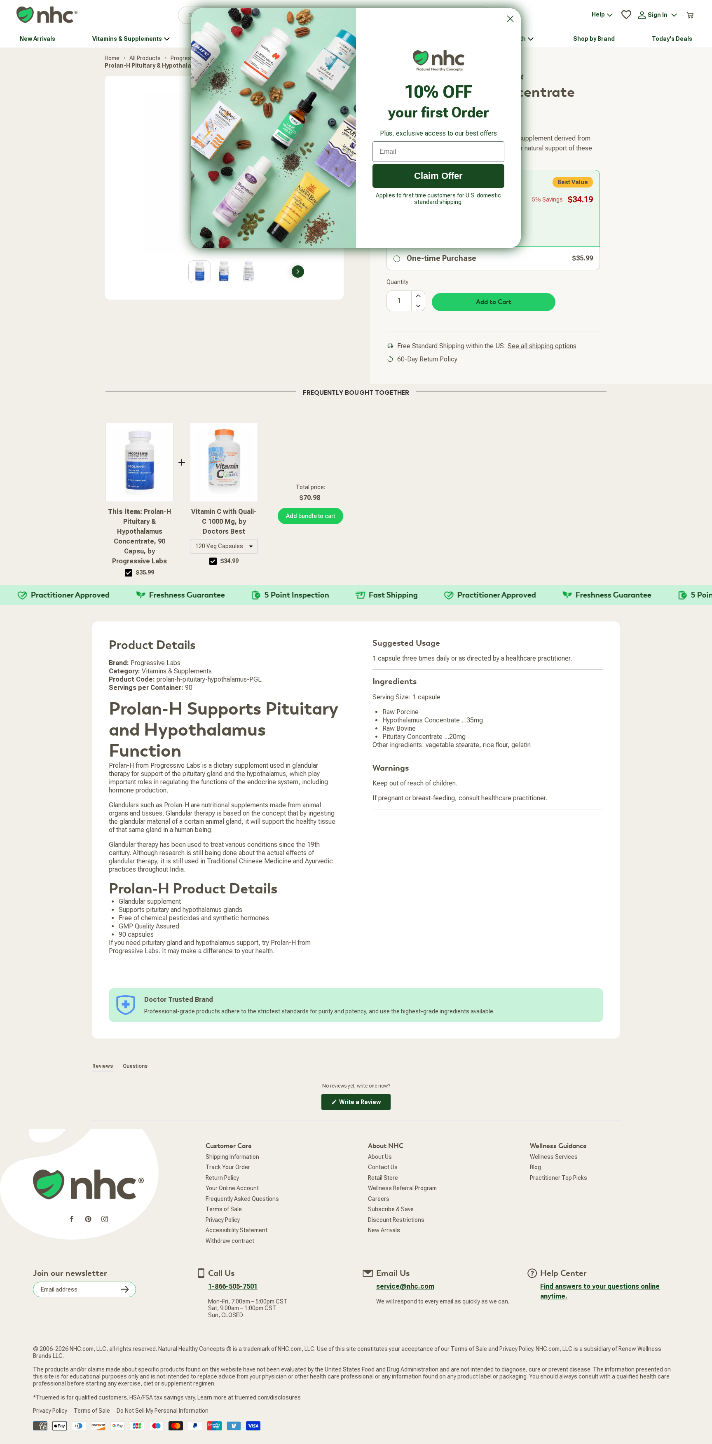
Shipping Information (232, 1156)
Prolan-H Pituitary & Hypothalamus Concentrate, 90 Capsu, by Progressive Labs (139, 536)
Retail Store (383, 1177)
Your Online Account (232, 1188)
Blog (535, 1167)
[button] (224, 546)
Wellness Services (554, 1156)
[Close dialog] (510, 19)
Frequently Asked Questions (242, 1199)
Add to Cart (493, 302)
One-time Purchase (441, 258)
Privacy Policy (223, 1220)
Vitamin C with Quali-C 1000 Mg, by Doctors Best (224, 521)
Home (112, 58)
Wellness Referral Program (402, 1188)
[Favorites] (626, 15)
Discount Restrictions (396, 1220)
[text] (356, 391)
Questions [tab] (135, 1066)
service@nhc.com (405, 1286)
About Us (380, 1156)
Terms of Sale (224, 1209)
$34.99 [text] (229, 561)
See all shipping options (542, 346)
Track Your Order (228, 1167)
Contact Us (383, 1167)
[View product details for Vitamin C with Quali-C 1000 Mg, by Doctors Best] (224, 462)
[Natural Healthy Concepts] (46, 15)
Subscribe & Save (391, 1209)
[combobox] (224, 546)
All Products (145, 58)
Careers (378, 1199)
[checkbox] (128, 573)
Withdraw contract (230, 1241)
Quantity (397, 282)
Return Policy (222, 1177)
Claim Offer (438, 176)
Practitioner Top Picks (558, 1177)
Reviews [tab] (102, 1066)
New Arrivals (384, 1230)
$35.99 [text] (145, 572)
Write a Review (364, 1104)
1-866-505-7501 (233, 1286)
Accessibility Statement (236, 1230)
